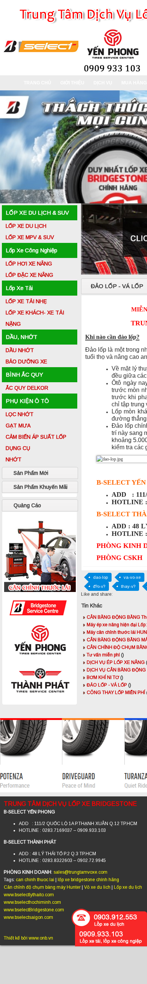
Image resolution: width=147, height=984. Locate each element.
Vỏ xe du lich (97, 887)
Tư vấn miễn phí (105, 655)
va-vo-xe (132, 577)
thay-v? (128, 586)
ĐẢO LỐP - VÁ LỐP (109, 685)
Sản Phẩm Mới (31, 473)
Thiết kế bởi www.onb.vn (28, 938)
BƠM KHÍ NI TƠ (105, 677)
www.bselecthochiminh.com (32, 902)
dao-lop (100, 577)
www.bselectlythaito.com (29, 894)
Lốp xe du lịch (128, 887)
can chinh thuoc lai (35, 879)
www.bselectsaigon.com (28, 917)
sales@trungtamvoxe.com (80, 872)
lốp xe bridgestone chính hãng (88, 879)
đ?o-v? (99, 586)
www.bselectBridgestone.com (34, 909)
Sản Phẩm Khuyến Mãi (40, 487)
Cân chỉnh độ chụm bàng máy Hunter (42, 887)
